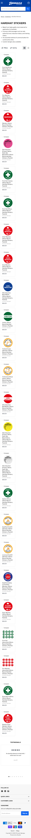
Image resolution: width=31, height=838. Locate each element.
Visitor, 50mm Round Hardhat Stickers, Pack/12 (7, 324)
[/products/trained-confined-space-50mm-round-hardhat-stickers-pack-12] (8, 370)
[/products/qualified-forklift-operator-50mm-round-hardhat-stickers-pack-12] (8, 520)
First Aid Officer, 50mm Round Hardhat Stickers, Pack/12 (7, 211)
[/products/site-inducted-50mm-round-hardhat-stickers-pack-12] (8, 398)
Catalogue (8, 16)
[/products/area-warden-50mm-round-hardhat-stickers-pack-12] (8, 258)
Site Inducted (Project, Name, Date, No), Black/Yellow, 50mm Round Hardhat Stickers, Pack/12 (7, 438)
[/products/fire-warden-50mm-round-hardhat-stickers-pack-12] (8, 89)
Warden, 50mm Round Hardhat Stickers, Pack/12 (7, 125)
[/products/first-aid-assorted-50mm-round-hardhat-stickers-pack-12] (8, 634)
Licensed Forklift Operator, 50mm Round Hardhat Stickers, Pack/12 (7, 557)
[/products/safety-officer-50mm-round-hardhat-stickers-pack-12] (8, 492)
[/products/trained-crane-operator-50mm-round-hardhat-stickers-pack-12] (8, 342)
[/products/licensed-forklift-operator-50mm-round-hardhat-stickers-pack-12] (8, 548)
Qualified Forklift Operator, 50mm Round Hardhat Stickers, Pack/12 (7, 529)
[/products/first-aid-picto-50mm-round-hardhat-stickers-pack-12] (8, 61)
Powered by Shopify (15, 835)
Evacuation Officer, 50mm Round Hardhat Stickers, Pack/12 (8, 699)
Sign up (24, 813)
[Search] (27, 9)
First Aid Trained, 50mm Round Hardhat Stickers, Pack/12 (7, 183)
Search (12, 830)
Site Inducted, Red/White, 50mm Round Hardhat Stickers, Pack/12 (7, 407)
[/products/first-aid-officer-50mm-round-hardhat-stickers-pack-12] (8, 202)
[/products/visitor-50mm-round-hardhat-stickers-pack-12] (8, 316)
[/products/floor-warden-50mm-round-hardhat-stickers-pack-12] (8, 606)
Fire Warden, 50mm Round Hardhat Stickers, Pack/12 (7, 98)
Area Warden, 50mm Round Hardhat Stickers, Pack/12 (7, 267)
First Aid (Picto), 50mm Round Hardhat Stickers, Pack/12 (7, 70)
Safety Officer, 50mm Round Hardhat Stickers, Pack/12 (7, 501)
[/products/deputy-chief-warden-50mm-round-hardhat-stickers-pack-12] (8, 718)
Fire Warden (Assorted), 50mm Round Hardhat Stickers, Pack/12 (7, 671)
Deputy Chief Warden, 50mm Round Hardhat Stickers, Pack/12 (7, 727)
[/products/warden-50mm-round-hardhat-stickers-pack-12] (8, 117)
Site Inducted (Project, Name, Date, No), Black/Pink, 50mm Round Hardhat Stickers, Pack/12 (7, 154)
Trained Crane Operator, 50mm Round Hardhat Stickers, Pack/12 (7, 351)
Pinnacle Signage (6, 74)
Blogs (17, 830)
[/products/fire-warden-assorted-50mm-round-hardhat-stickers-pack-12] (8, 662)
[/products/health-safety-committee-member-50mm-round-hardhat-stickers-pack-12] (8, 576)
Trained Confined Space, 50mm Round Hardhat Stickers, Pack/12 (7, 379)
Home (2, 16)
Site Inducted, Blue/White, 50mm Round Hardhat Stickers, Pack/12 (7, 296)
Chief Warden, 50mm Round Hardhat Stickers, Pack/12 (7, 239)
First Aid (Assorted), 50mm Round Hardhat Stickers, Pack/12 (7, 643)
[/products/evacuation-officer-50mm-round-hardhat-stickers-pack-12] (8, 690)
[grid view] (24, 48)
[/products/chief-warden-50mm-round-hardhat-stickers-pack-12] (8, 230)
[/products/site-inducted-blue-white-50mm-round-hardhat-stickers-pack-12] (8, 286)
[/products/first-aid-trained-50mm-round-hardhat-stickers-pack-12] (8, 174)
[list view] (28, 48)
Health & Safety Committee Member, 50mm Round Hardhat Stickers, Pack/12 (7, 586)
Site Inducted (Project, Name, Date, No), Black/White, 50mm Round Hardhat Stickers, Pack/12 (7, 471)
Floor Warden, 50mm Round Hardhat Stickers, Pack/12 (7, 615)
